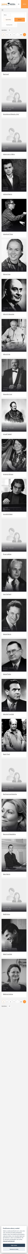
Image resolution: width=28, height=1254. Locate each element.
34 (21, 34)
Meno (5, 15)
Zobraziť (19, 19)
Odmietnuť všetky (14, 1249)
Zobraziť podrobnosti (9, 1241)
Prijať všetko (14, 1245)
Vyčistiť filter (8, 19)
